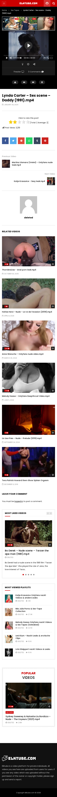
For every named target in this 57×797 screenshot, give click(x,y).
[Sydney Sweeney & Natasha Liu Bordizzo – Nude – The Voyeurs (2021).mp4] (28, 696)
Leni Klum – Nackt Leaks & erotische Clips (33, 637)
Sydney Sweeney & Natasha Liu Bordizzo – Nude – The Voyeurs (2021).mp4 (28, 718)
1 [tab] (23, 574)
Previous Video (9, 156)
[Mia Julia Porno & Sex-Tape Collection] (9, 612)
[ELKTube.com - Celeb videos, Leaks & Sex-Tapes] (28, 3)
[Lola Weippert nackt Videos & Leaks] (9, 652)
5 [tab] (33, 574)
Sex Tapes (15, 10)
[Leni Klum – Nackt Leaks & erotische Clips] (9, 639)
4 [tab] (31, 574)
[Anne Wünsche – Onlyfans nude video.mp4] (28, 336)
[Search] (53, 3)
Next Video (50, 174)
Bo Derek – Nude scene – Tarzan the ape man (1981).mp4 (27, 552)
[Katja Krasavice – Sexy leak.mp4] (51, 181)
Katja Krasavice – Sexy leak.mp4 (29, 181)
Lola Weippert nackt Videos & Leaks (33, 649)
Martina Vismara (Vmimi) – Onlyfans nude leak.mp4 (32, 163)
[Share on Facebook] (5, 140)
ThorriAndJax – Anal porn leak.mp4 (19, 269)
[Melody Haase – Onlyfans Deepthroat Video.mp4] (28, 378)
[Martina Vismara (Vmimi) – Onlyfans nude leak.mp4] (6, 164)
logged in (18, 501)
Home (4, 10)
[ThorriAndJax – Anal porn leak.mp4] (28, 251)
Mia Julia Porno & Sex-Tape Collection (29, 610)
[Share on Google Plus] (21, 140)
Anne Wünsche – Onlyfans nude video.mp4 (22, 354)
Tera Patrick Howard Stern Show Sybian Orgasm (25, 480)
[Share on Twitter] (13, 140)
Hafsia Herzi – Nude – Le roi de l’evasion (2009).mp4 (27, 311)
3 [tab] (28, 574)
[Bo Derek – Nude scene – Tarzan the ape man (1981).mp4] (28, 533)
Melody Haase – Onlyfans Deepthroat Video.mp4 (26, 396)
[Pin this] (45, 140)
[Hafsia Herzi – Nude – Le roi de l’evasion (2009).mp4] (28, 293)
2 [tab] (26, 574)
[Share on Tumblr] (37, 140)
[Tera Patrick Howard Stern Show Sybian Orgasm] (28, 462)
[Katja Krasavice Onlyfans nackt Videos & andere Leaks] (9, 599)
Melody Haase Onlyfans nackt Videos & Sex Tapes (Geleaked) (34, 623)
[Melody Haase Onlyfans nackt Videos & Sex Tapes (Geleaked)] (9, 626)
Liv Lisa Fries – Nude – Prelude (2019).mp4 (22, 438)
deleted (28, 217)
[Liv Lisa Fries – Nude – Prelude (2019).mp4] (28, 420)
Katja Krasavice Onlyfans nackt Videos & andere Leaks (31, 596)
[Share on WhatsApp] (29, 140)
